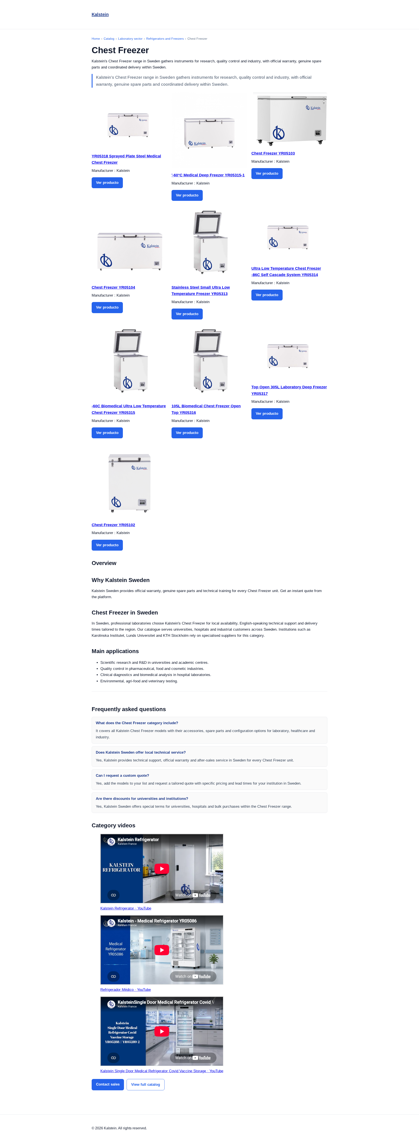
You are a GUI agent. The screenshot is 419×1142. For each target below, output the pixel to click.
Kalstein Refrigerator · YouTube (125, 908)
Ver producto (107, 183)
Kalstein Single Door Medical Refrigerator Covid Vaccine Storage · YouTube (161, 1071)
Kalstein (100, 14)
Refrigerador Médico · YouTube (125, 990)
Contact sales (108, 1084)
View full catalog (145, 1084)
